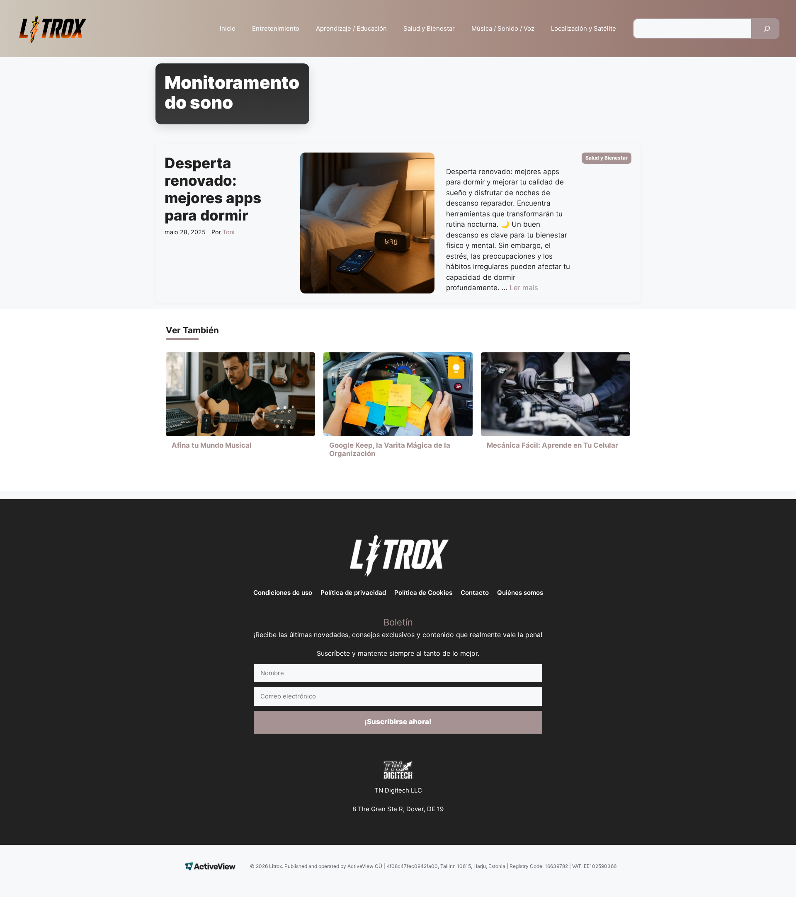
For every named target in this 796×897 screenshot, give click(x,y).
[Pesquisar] (767, 29)
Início (227, 28)
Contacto (475, 592)
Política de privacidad (353, 592)
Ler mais (524, 288)
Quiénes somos (520, 592)
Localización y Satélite (583, 28)
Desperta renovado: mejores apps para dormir (213, 189)
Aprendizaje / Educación (351, 28)
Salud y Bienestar (429, 28)
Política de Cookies (423, 592)
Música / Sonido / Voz (502, 28)
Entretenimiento (275, 28)
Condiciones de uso (282, 592)
